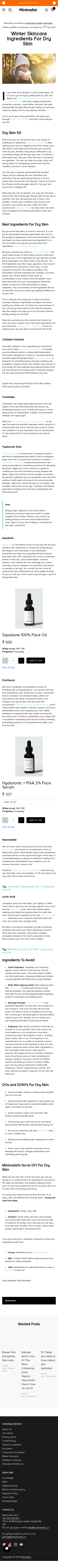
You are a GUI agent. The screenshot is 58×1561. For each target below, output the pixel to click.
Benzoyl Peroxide (34, 1003)
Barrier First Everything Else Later (9, 1356)
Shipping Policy (10, 1485)
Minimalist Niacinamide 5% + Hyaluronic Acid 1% (28, 888)
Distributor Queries (11, 1460)
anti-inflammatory (40, 1252)
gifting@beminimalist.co (14, 1537)
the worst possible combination (32, 98)
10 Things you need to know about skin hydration (48, 1360)
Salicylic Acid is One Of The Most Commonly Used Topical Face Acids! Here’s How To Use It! (28, 1370)
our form (14, 1527)
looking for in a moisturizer (29, 326)
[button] (10, 10)
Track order (8, 1497)
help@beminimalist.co (38, 1527)
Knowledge (8, 1478)
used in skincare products (26, 246)
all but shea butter (41, 252)
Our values (7, 1433)
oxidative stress (22, 208)
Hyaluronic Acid (9, 453)
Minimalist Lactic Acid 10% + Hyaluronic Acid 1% (27, 951)
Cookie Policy (9, 1441)
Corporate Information (13, 1452)
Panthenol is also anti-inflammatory (32, 704)
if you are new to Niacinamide (26, 870)
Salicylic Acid (15, 988)
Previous (3, 2)
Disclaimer (7, 1448)
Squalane (6, 544)
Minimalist (26, 1557)
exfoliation (43, 1130)
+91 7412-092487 (11, 1518)
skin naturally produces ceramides (28, 421)
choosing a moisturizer (30, 349)
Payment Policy (10, 1493)
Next (54, 2)
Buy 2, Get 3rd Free (29, 3)
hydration (9, 1270)
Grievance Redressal (12, 1464)
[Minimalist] (28, 9)
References (10, 1300)
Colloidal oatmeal (43, 358)
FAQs (4, 1482)
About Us (7, 1429)
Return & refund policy (13, 1489)
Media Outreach (10, 1456)
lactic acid (15, 909)
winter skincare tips (19, 119)
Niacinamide (8, 849)
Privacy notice (9, 1437)
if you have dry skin (35, 142)
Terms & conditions (11, 1444)
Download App (9, 1501)
